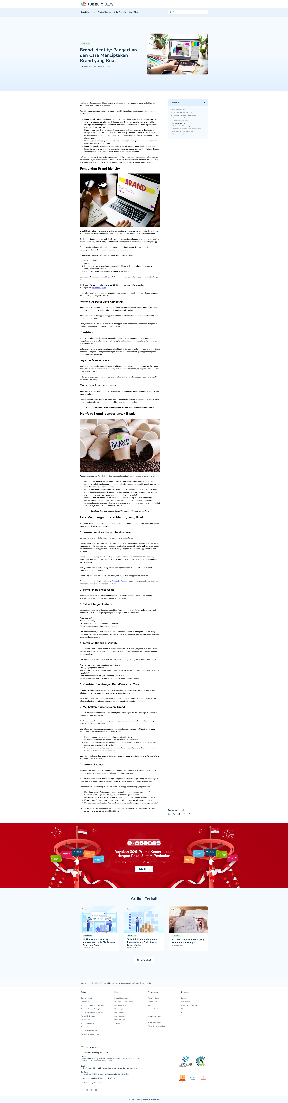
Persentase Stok (120, 1005)
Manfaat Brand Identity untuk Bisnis (181, 112)
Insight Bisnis (86, 12)
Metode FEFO (119, 1012)
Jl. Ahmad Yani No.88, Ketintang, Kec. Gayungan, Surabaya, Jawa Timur (105, 1074)
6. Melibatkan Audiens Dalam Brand (183, 131)
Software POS (86, 1002)
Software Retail (86, 998)
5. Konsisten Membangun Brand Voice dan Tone (186, 129)
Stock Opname (119, 1016)
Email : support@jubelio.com (91, 1083)
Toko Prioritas (119, 1023)
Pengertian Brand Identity (178, 110)
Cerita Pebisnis (119, 12)
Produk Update (104, 12)
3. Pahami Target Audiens (179, 123)
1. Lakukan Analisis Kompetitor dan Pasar (184, 118)
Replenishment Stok (121, 998)
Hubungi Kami (153, 1009)
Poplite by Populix (119, 581)
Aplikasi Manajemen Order (90, 1034)
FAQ (182, 1012)
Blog (182, 1009)
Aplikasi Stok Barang (88, 1016)
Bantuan (184, 998)
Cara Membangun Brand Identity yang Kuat (183, 115)
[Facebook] (87, 1090)
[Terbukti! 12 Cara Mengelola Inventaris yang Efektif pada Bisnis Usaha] (144, 919)
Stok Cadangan (119, 1020)
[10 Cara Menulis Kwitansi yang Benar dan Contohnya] (188, 919)
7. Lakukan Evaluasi (178, 134)
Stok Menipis (118, 1009)
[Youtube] (95, 1090)
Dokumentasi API (187, 1002)
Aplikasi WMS (86, 1020)
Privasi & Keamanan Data (156, 1026)
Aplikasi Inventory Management (92, 1012)
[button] (205, 103)
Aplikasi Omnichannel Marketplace (93, 1005)
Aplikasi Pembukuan (88, 1027)
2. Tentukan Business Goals (180, 120)
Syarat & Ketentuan (154, 1022)
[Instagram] (82, 1090)
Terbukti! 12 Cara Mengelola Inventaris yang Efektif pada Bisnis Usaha (142, 942)
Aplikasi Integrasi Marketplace (91, 1009)
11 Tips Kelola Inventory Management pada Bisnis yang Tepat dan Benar (99, 942)
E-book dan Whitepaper (189, 1005)
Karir (149, 1005)
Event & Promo (153, 1002)
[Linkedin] (91, 1090)
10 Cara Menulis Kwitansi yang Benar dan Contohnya (188, 941)
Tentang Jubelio (153, 998)
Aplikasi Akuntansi (87, 1023)
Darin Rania (86, 66)
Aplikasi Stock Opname (89, 1030)
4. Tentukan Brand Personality (181, 126)
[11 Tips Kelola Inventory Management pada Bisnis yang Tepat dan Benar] (99, 919)
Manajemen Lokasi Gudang (123, 1002)
